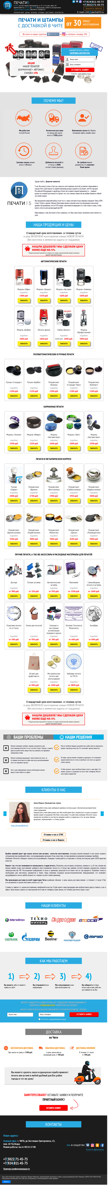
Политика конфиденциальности (16, 1168)
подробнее (24, 292)
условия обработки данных (84, 74)
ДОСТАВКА (49, 12)
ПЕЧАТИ (21, 2)
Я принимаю (81, 74)
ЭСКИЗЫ (34, 12)
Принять (6, 1182)
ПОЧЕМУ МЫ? (19, 12)
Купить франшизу (95, 1149)
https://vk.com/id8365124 (19, 825)
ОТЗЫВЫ (41, 12)
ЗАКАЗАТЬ (24, 300)
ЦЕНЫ (27, 12)
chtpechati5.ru (94, 12)
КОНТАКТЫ (59, 12)
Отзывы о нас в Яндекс (53, 840)
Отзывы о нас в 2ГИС (53, 834)
